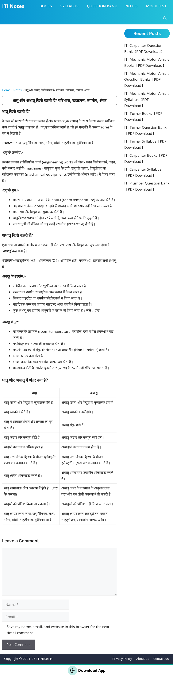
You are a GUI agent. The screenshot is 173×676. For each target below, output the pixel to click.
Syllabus (69, 6)
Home (6, 90)
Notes (131, 6)
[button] (165, 18)
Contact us (161, 658)
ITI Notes (13, 6)
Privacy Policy (122, 658)
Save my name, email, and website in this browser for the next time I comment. (58, 629)
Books (45, 6)
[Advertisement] (59, 56)
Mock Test (156, 6)
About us (142, 658)
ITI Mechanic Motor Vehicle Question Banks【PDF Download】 (146, 79)
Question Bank (102, 6)
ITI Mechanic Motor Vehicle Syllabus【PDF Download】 (146, 99)
